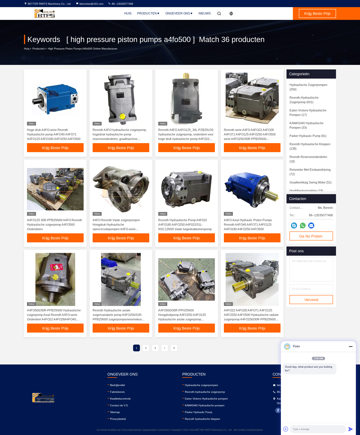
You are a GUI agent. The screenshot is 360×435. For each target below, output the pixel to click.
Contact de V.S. (119, 405)
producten (38, 48)
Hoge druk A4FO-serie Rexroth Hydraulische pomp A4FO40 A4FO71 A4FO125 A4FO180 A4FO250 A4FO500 (53, 134)
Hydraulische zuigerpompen (201, 385)
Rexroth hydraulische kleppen (202, 418)
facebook (278, 410)
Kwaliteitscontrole (120, 398)
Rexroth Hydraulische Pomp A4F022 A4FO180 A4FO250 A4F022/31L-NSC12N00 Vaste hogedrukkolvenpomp (185, 225)
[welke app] (303, 225)
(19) (308, 159)
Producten (147, 13)
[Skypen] (294, 225)
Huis (128, 13)
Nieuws (205, 13)
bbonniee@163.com (92, 3)
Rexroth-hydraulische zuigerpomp (205, 391)
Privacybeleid (118, 418)
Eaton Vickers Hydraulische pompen (206, 398)
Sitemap (115, 412)
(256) (308, 87)
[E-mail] (311, 225)
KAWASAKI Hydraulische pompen (204, 405)
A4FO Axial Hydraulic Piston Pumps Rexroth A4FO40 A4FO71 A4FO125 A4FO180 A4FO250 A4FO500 (248, 225)
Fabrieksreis (117, 391)
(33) (306, 125)
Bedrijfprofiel (117, 385)
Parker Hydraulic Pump (198, 412)
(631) (304, 100)
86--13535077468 (122, 3)
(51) (311, 182)
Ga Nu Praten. (311, 236)
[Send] (351, 429)
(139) (310, 146)
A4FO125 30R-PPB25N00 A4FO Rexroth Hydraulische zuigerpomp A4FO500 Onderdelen (54, 225)
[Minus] (350, 346)
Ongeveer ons (177, 13)
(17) (308, 112)
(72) (310, 172)
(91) (308, 135)
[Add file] (285, 429)
